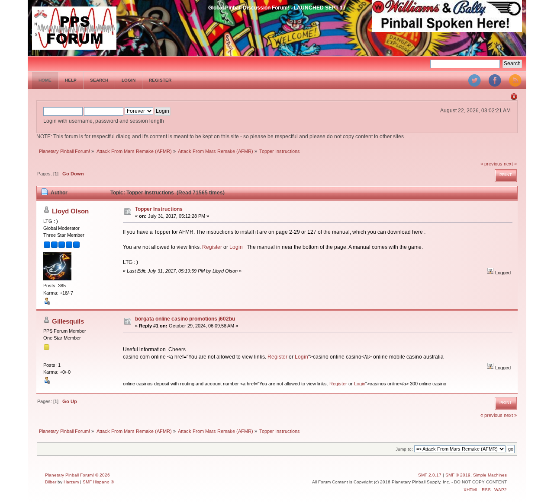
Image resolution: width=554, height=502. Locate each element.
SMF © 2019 (457, 475)
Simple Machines (490, 475)
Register (212, 247)
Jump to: (404, 449)
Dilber (50, 482)
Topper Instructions (159, 209)
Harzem (71, 482)
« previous (491, 163)
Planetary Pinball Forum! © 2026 (77, 475)
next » (510, 163)
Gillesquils (68, 321)
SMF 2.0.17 (429, 475)
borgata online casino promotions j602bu (185, 319)
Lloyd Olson (70, 211)
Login (236, 247)
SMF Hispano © (98, 482)
